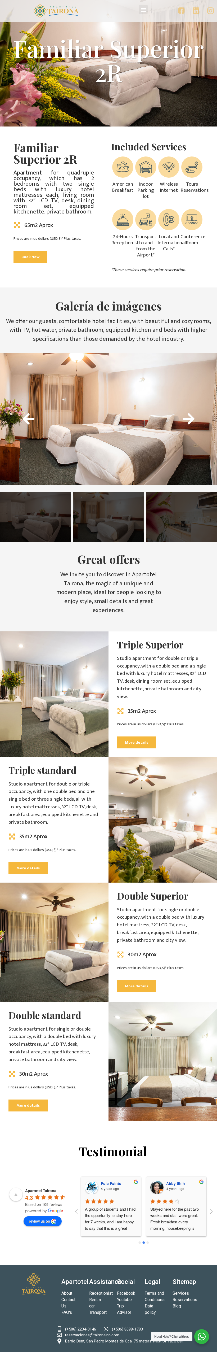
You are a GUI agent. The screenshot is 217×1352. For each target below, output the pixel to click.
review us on (39, 1221)
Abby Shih (175, 1183)
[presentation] (28, 418)
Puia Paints (111, 1183)
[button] (143, 9)
